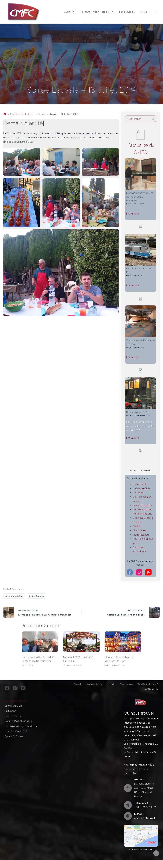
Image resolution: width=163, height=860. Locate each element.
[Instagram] (139, 572)
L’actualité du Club (16, 700)
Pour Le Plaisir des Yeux (18, 720)
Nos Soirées (140, 530)
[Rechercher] (156, 12)
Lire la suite (138, 214)
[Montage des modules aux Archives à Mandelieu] (140, 174)
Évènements (140, 484)
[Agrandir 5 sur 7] (75, 182)
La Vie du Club (141, 488)
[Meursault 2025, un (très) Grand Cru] (81, 641)
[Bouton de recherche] (153, 119)
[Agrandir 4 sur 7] (36, 182)
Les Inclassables (142, 505)
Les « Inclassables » (16, 731)
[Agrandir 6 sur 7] (114, 182)
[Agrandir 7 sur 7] (114, 233)
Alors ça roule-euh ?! (147, 684)
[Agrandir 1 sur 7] (36, 152)
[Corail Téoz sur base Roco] (140, 250)
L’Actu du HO (151, 688)
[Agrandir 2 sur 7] (75, 152)
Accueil (70, 12)
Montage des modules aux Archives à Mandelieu (139, 196)
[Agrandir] (154, 829)
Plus (143, 12)
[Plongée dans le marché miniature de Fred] (123, 641)
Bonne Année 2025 (137, 412)
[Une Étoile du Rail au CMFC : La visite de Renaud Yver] (40, 641)
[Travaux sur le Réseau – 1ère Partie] (140, 321)
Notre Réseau (141, 534)
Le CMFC (127, 12)
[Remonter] (156, 853)
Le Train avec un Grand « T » (21, 726)
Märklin (137, 526)
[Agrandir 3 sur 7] (114, 152)
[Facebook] (130, 572)
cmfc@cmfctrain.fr (145, 817)
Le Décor (138, 492)
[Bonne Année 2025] (140, 393)
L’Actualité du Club (97, 12)
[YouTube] (148, 572)
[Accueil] (4, 114)
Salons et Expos (14, 736)
